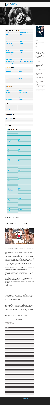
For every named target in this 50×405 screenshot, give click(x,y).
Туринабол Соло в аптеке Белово (39, 82)
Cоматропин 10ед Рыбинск (38, 92)
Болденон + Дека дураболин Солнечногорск (40, 84)
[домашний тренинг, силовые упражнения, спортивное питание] (11, 3)
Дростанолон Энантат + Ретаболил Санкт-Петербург (39, 71)
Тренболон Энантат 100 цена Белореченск (9, 323)
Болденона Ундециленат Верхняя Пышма (40, 88)
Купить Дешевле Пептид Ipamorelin (9, 321)
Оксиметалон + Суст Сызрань (39, 74)
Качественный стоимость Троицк (39, 90)
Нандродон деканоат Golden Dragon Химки (39, 86)
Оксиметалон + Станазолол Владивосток (39, 77)
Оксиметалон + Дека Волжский (8, 322)
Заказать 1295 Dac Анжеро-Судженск (40, 79)
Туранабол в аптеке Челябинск (8, 324)
